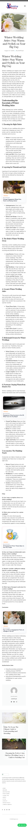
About (4, 797)
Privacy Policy (6, 802)
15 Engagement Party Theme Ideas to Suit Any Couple (13, 546)
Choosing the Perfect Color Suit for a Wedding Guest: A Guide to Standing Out (15, 755)
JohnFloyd (21, 50)
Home (4, 788)
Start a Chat (23, 825)
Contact (5, 800)
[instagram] (2, 809)
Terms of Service (7, 804)
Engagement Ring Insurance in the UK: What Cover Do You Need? (13, 415)
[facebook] (6, 809)
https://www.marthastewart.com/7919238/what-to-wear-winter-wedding (16, 678)
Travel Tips (6, 795)
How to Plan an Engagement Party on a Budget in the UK (13, 630)
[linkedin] (9, 809)
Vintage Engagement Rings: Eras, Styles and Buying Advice (12, 200)
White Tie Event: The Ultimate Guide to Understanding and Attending (10, 730)
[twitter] (4, 809)
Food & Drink (6, 793)
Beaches (5, 790)
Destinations (6, 791)
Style (4, 799)
